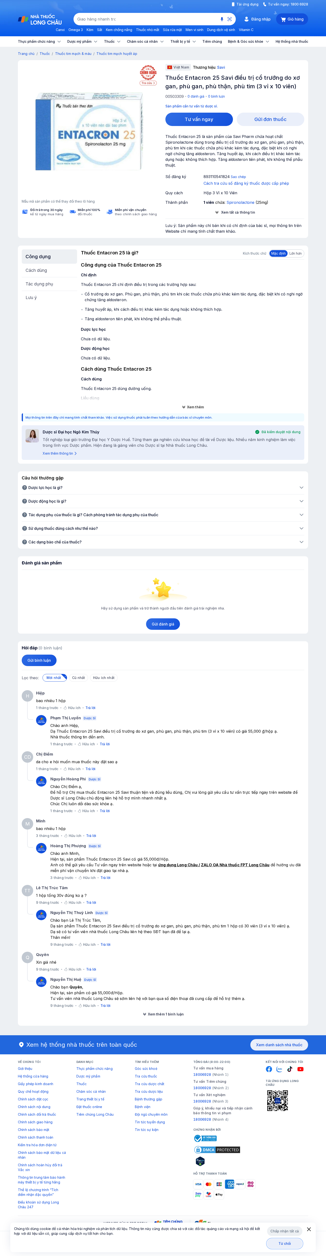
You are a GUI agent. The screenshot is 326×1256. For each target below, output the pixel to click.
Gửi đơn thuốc (270, 119)
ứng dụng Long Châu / (179, 864)
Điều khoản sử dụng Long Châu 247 (38, 1204)
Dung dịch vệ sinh (221, 30)
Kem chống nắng (119, 30)
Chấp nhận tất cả (284, 1231)
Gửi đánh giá (163, 624)
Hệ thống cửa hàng (33, 1076)
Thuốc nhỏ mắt (147, 30)
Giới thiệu (25, 1069)
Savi (221, 67)
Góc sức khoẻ (146, 1069)
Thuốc (45, 54)
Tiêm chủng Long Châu (95, 1114)
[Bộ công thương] (205, 1138)
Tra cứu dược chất (149, 1084)
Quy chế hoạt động (33, 1091)
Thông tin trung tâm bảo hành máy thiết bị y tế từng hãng (41, 1179)
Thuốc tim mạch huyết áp (116, 54)
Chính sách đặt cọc (33, 1099)
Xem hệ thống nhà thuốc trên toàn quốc (81, 1044)
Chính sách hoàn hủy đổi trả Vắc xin (40, 1167)
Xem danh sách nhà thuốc (279, 1044)
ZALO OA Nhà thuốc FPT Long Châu (235, 864)
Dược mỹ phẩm (88, 1076)
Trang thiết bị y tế (90, 1099)
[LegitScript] (217, 1161)
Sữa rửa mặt (172, 30)
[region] (89, 131)
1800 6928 (299, 4)
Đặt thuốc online (89, 1107)
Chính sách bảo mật (33, 1130)
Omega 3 (75, 30)
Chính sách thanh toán (35, 1137)
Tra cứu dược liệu (149, 1091)
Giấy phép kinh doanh (35, 1084)
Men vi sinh (194, 30)
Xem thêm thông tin (58, 453)
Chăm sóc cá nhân (91, 1091)
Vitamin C (246, 30)
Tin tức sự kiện (146, 1130)
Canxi (60, 30)
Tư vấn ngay (199, 119)
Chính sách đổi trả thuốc (37, 1114)
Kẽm (90, 30)
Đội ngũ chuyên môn (151, 1114)
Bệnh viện (142, 1107)
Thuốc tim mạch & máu (73, 54)
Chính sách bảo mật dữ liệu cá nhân (42, 1155)
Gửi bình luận (39, 660)
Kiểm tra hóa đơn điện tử (37, 1145)
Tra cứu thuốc (146, 1076)
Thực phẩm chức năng (94, 1069)
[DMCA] (217, 1150)
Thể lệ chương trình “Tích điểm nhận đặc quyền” (38, 1192)
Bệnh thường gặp (148, 1099)
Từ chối (285, 1243)
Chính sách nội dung (34, 1107)
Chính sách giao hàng (35, 1122)
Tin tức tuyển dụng (150, 1122)
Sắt (99, 30)
